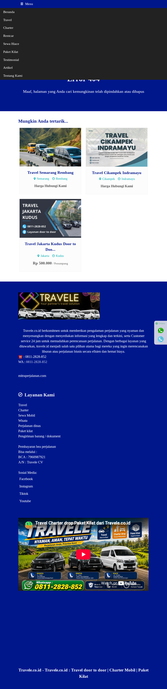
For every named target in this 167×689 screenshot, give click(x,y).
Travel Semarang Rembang (50, 172)
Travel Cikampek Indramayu (116, 173)
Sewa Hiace (11, 44)
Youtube (25, 501)
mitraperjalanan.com (32, 376)
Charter (8, 27)
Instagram (26, 486)
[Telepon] (160, 339)
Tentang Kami (12, 75)
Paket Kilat (10, 52)
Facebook (26, 479)
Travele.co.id (32, 330)
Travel (7, 20)
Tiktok (23, 493)
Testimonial (11, 60)
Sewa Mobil (26, 415)
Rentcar (8, 35)
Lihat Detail (54, 147)
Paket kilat (25, 431)
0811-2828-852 (35, 356)
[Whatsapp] (160, 330)
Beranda (9, 12)
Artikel (8, 67)
